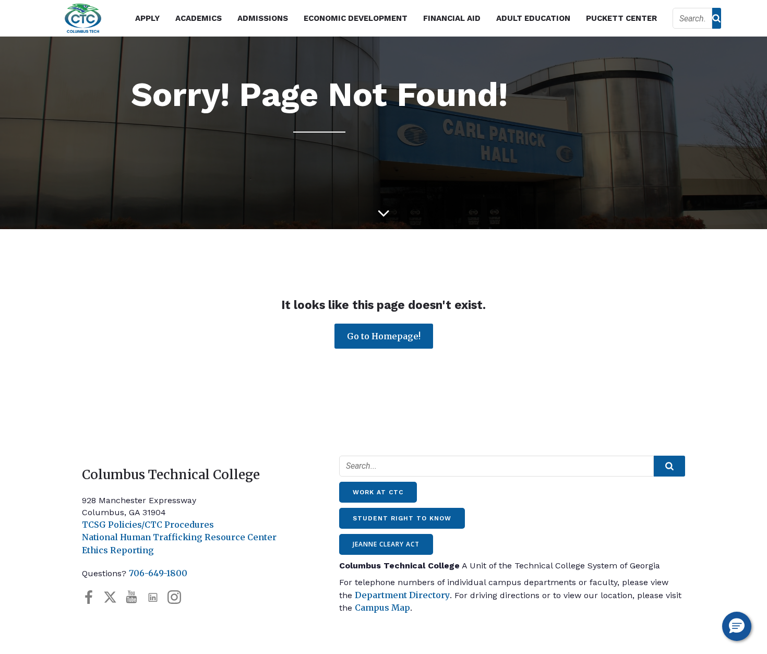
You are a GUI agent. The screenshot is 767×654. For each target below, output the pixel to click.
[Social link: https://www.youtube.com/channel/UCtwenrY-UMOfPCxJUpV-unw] (135, 597)
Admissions (262, 18)
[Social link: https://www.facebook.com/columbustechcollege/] (92, 597)
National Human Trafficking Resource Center (179, 537)
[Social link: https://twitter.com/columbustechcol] (114, 597)
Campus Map (382, 607)
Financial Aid (452, 18)
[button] (736, 626)
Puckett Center (621, 18)
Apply (147, 18)
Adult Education (533, 18)
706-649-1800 (158, 573)
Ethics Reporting (118, 550)
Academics (198, 18)
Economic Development (356, 18)
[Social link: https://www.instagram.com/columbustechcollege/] (178, 597)
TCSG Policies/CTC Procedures (148, 524)
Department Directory (402, 595)
